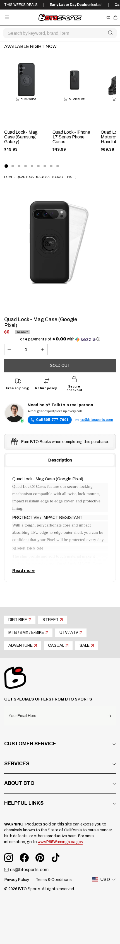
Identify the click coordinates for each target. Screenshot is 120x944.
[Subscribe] (109, 715)
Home (8, 176)
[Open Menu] (6, 17)
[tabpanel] (60, 524)
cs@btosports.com (96, 420)
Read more (23, 570)
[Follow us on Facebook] (24, 857)
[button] (60, 339)
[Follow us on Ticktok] (55, 857)
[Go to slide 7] (45, 166)
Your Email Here (22, 716)
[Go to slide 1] (6, 165)
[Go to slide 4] (25, 166)
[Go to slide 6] (38, 166)
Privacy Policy (16, 880)
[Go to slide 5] (32, 166)
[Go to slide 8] (51, 166)
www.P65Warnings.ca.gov (60, 842)
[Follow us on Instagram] (8, 857)
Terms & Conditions (54, 880)
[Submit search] (110, 33)
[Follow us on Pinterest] (39, 857)
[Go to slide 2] (12, 166)
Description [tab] (60, 460)
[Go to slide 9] (57, 166)
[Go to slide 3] (19, 166)
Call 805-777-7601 (52, 420)
